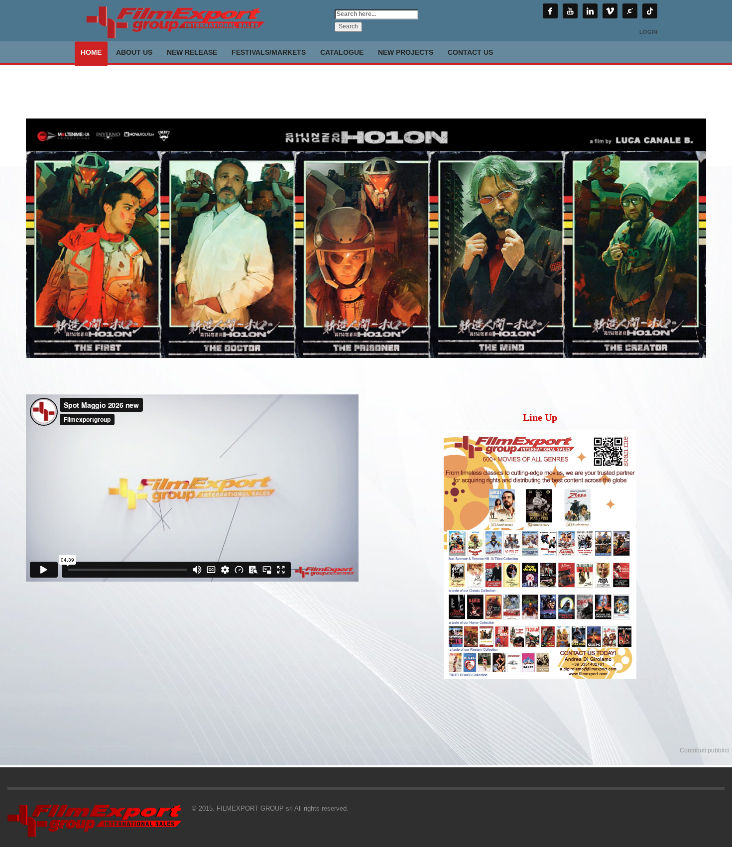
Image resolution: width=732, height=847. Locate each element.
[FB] (550, 10)
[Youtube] (570, 10)
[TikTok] (649, 10)
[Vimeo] (610, 10)
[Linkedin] (590, 10)
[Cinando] (629, 10)
